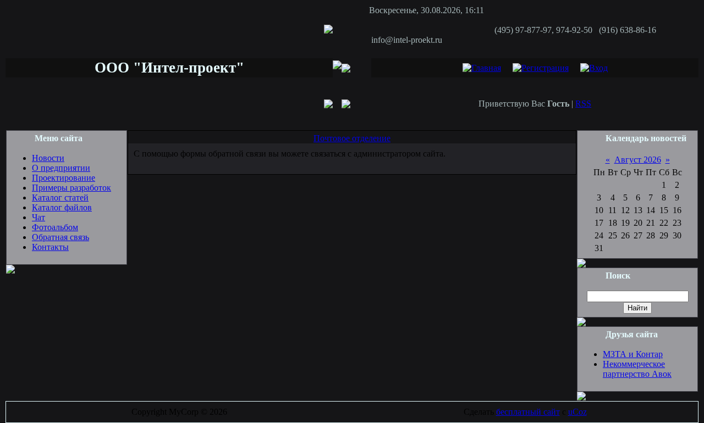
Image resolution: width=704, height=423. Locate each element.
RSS (583, 103)
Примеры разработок (71, 187)
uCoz (577, 411)
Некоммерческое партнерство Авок (637, 369)
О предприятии (61, 167)
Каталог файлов (62, 207)
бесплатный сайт (528, 411)
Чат (38, 217)
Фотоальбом (55, 227)
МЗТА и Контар (633, 354)
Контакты (50, 247)
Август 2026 (637, 159)
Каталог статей (60, 197)
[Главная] (482, 68)
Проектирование (63, 177)
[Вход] (594, 68)
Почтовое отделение (352, 138)
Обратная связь (60, 237)
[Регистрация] (541, 68)
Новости (48, 158)
